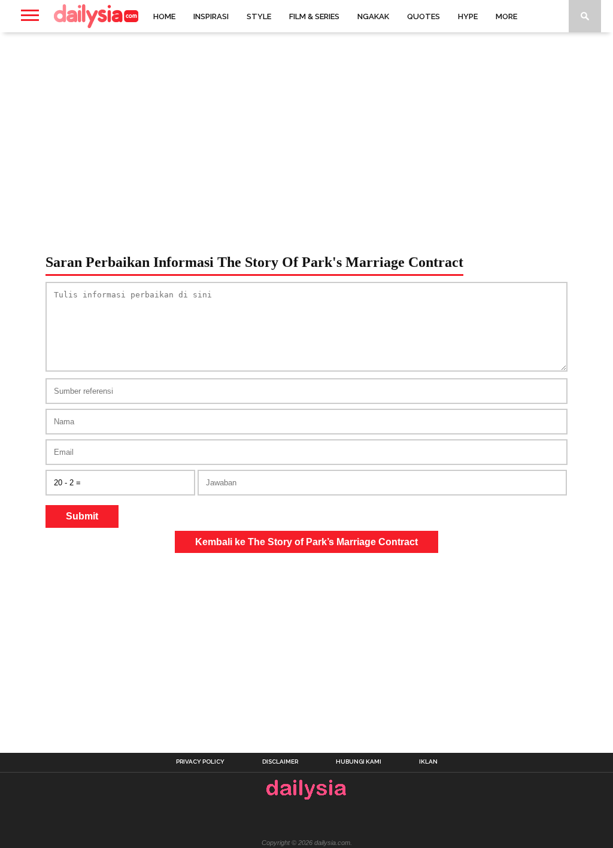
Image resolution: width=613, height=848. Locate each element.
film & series (314, 16)
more (506, 16)
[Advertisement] (306, 128)
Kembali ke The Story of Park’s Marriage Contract (306, 542)
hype (468, 16)
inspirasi (211, 16)
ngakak (373, 16)
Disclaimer (280, 762)
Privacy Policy (200, 762)
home (164, 16)
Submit (82, 516)
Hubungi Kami (358, 762)
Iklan (428, 762)
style (259, 16)
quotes (423, 16)
